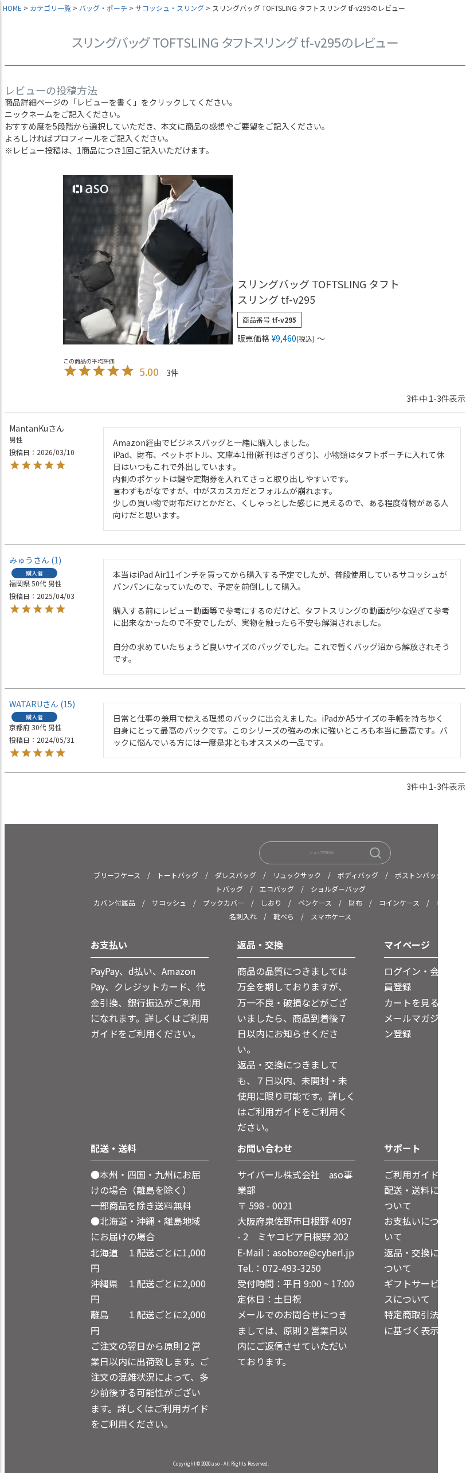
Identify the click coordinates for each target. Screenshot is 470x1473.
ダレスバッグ (235, 875)
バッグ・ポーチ (103, 8)
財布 (355, 902)
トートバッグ (177, 875)
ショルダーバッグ (338, 889)
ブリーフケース (116, 875)
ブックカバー (223, 902)
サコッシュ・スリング (169, 8)
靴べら (283, 916)
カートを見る (411, 1002)
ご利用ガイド (411, 1174)
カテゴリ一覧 (50, 8)
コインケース (399, 902)
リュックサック (297, 875)
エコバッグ (277, 889)
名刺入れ (243, 916)
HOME (12, 8)
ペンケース (315, 902)
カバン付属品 (114, 902)
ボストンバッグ (419, 875)
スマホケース (331, 916)
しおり (271, 902)
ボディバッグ (358, 875)
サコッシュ (169, 902)
